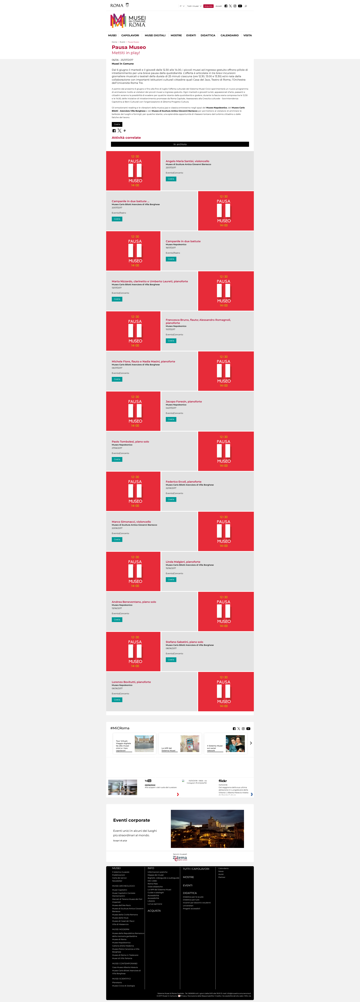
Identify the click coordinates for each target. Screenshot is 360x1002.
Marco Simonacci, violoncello (131, 521)
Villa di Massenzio (120, 924)
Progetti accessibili (191, 908)
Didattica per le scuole (193, 897)
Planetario (117, 982)
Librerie (151, 901)
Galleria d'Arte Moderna (123, 946)
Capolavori (130, 35)
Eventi (191, 35)
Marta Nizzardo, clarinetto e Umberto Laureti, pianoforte (150, 281)
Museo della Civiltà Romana (125, 914)
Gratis (117, 124)
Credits (218, 996)
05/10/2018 (233, 790)
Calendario (230, 35)
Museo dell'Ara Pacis (121, 905)
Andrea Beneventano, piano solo (134, 601)
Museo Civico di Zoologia (123, 986)
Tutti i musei (193, 6)
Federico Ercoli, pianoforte (184, 481)
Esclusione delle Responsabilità (201, 996)
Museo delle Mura (120, 918)
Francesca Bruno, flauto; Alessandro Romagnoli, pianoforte (198, 321)
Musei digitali (155, 35)
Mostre (176, 35)
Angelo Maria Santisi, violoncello (187, 161)
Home (114, 42)
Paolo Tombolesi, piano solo (130, 441)
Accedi (219, 6)
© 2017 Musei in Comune (167, 996)
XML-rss (247, 996)
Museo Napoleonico (121, 942)
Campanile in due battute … (130, 201)
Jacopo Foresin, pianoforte (184, 401)
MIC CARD (152, 881)
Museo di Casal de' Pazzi (123, 921)
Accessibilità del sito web (232, 996)
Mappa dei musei (156, 875)
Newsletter (117, 881)
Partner (221, 877)
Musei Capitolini (119, 890)
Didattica (208, 35)
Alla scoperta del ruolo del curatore (161, 787)
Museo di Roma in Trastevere (125, 955)
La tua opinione (155, 904)
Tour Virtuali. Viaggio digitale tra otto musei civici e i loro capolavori (123, 746)
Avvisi (221, 874)
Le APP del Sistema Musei (168, 749)
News (220, 871)
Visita (247, 35)
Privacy (184, 996)
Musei (112, 35)
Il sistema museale (120, 872)
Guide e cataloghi (156, 892)
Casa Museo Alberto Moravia (125, 967)
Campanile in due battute (183, 241)
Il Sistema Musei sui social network (215, 748)
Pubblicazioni (118, 875)
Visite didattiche (155, 886)
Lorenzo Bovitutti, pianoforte (131, 682)
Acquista (208, 6)
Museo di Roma (119, 939)
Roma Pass (153, 884)
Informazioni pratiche (157, 872)
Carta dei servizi (119, 878)
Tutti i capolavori (196, 868)
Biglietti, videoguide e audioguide (163, 878)
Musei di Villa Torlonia (122, 958)
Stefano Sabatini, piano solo (184, 642)
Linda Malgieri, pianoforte (183, 561)
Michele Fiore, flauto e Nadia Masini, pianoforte (143, 361)
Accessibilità (153, 895)
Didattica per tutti (191, 900)
